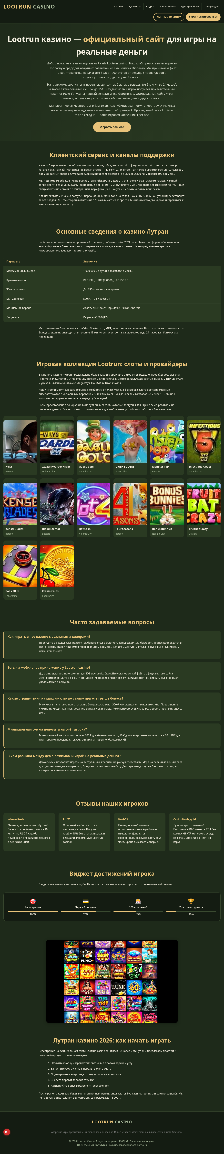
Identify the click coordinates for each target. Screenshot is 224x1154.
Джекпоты (135, 6)
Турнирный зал (190, 6)
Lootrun (29, 6)
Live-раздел (211, 6)
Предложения (167, 6)
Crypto (150, 6)
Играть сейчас (112, 127)
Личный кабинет (169, 17)
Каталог (119, 6)
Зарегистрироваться (203, 16)
